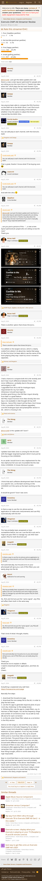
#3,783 (39, 128)
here (27, 12)
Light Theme (7, 869)
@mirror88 (5, 80)
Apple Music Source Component (19, 797)
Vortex (7, 823)
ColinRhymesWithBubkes (13, 849)
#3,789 (39, 338)
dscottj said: (6, 210)
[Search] (39, 2)
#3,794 (39, 505)
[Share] (34, 76)
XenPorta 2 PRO (6, 879)
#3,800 (39, 683)
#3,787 (39, 246)
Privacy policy (26, 872)
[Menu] (2, 2)
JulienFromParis (10, 837)
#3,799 (39, 646)
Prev (13, 782)
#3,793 (39, 478)
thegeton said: (7, 586)
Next (29, 782)
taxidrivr (8, 799)
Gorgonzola (9, 807)
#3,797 (39, 582)
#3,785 (39, 179)
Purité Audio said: (8, 155)
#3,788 (39, 321)
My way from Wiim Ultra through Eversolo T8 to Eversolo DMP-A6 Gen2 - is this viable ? (23, 818)
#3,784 (39, 151)
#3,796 (39, 550)
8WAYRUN (24, 879)
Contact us (5, 872)
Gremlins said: (6, 554)
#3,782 (39, 102)
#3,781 (39, 76)
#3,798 (39, 618)
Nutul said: (5, 623)
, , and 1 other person (18, 308)
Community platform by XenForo (19, 876)
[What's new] (35, 2)
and (10, 138)
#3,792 (39, 448)
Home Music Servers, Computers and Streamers (26, 799)
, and (15, 777)
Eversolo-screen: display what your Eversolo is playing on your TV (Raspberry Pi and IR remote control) (23, 832)
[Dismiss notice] (39, 8)
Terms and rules (15, 872)
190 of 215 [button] (21, 782)
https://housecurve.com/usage (12, 689)
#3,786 (39, 206)
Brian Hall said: (7, 342)
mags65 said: (6, 651)
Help (33, 872)
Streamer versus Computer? (18, 805)
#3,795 (39, 527)
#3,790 (39, 375)
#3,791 (39, 427)
